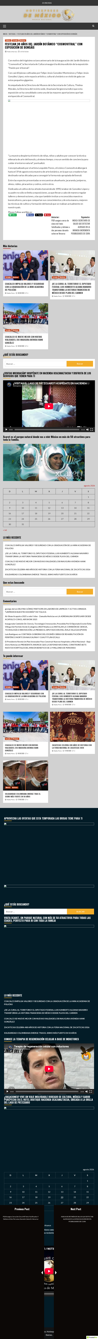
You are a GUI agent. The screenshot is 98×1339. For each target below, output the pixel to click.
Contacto (8, 1305)
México (8, 787)
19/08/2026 (68, 296)
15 (88, 508)
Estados (15, 40)
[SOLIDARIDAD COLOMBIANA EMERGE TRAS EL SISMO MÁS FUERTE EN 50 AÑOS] (25, 775)
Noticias (22, 40)
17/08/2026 (68, 751)
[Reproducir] (6, 429)
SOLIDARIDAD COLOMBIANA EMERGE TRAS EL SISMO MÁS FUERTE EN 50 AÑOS (41, 574)
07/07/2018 (24, 52)
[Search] (93, 26)
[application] (49, 406)
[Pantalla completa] (91, 429)
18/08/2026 (21, 346)
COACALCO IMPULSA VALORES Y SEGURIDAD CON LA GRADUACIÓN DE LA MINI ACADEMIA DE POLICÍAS (24, 286)
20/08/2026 (21, 293)
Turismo (63, 739)
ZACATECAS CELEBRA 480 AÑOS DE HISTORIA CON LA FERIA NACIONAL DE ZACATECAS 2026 (47, 569)
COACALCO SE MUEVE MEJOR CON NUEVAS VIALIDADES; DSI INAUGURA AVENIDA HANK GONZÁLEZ (24, 339)
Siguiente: (80, 225)
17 (23, 513)
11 (36, 508)
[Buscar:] (36, 364)
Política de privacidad (13, 1316)
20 (62, 513)
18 (36, 513)
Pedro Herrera (12, 52)
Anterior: (60, 225)
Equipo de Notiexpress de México (19, 1310)
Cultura (8, 40)
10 (23, 508)
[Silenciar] (87, 429)
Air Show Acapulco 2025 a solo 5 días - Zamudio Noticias (30, 616)
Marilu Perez (11, 293)
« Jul (5, 530)
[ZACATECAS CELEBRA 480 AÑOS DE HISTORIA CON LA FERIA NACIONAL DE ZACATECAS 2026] (72, 727)
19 (49, 513)
